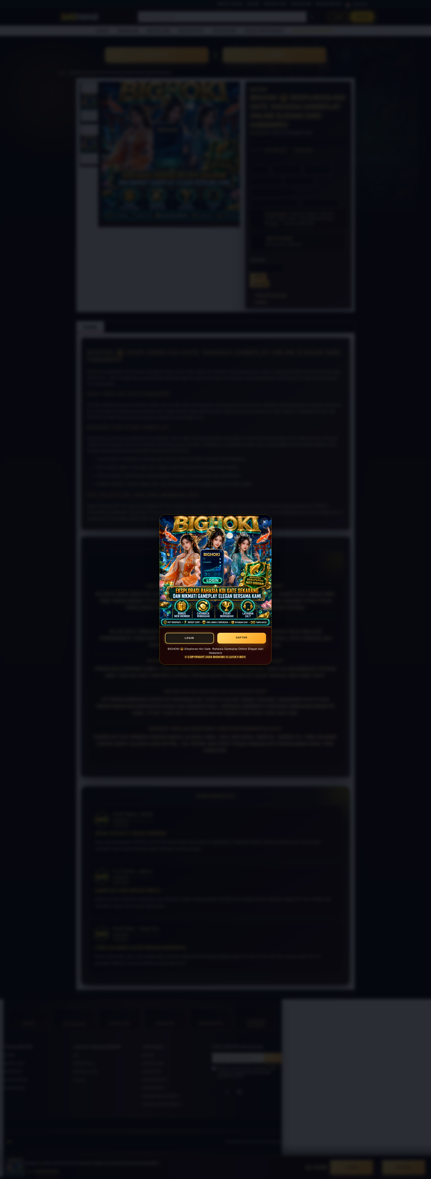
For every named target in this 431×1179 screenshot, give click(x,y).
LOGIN (189, 638)
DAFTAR (241, 637)
